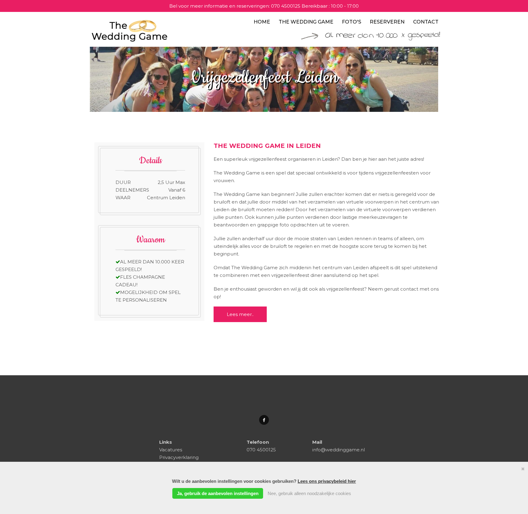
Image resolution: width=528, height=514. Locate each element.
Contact (425, 22)
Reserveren (387, 22)
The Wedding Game (306, 22)
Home (262, 22)
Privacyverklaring (179, 457)
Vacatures (170, 450)
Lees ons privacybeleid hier (327, 481)
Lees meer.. (240, 314)
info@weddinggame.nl (338, 450)
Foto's (351, 22)
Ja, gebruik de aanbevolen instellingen (217, 493)
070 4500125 (285, 6)
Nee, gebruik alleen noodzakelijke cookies (309, 493)
